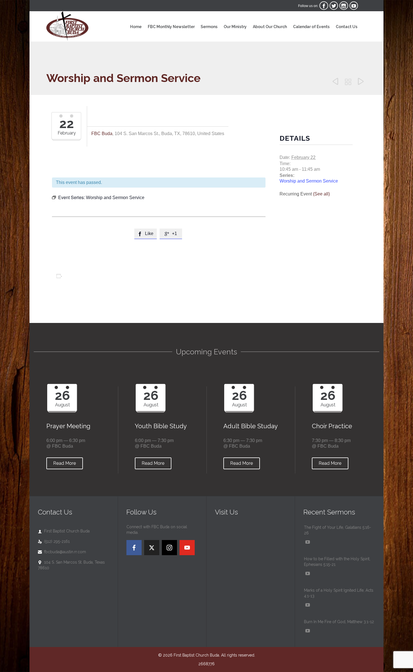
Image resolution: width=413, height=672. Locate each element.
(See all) (321, 194)
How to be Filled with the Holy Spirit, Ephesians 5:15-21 (337, 562)
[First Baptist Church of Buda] (67, 26)
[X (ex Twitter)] (151, 547)
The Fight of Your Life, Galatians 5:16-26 (337, 530)
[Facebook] (134, 547)
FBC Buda (101, 133)
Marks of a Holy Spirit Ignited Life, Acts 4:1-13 (338, 593)
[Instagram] (169, 547)
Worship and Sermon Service (309, 181)
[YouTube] (187, 547)
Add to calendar (81, 276)
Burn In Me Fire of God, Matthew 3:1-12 (339, 621)
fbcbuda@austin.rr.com (62, 552)
